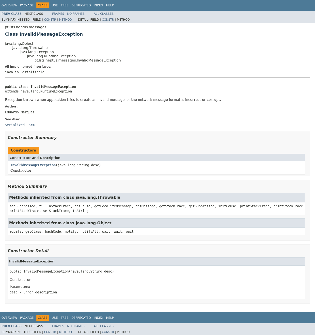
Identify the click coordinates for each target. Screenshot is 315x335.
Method (65, 19)
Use (55, 5)
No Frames (76, 13)
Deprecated (81, 5)
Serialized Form (19, 125)
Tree (64, 5)
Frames (58, 13)
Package (27, 5)
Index (98, 5)
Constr (50, 19)
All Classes (104, 13)
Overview (9, 5)
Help (110, 5)
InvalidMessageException (33, 165)
